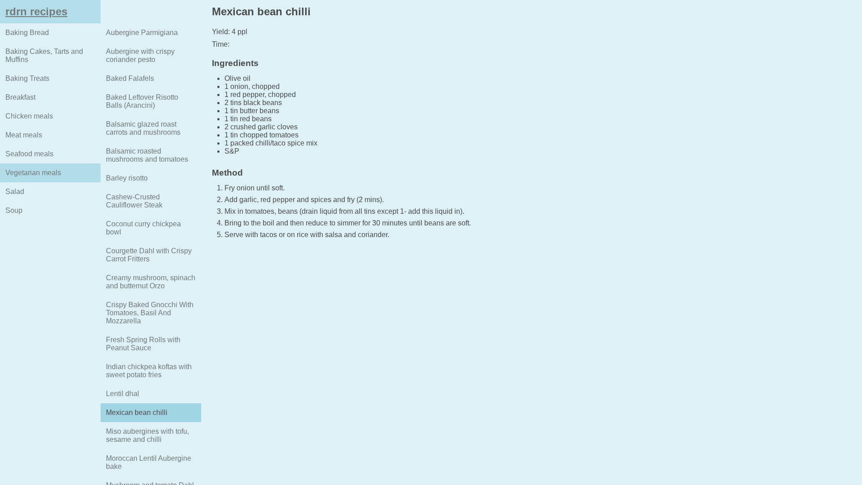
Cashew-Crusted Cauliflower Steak (134, 201)
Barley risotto (127, 178)
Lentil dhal (122, 393)
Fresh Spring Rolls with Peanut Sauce (143, 344)
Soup (13, 210)
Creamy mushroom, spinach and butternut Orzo (150, 282)
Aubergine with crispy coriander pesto (140, 55)
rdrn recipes (36, 11)
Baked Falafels (130, 78)
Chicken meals (29, 116)
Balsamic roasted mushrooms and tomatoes (147, 155)
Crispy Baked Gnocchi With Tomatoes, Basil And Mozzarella (150, 313)
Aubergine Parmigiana (142, 32)
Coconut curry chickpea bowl (143, 228)
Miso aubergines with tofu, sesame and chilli (147, 435)
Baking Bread (27, 32)
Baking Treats (27, 78)
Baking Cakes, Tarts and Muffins (44, 55)
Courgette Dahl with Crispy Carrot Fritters (149, 255)
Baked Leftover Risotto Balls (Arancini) (142, 101)
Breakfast (20, 97)
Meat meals (23, 135)
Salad (14, 191)
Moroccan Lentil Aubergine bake (148, 462)
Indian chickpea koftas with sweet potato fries (149, 371)
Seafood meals (29, 154)
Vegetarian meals (33, 172)
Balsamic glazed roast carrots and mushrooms (143, 128)
